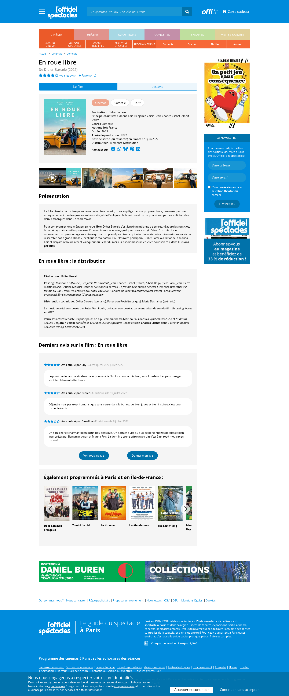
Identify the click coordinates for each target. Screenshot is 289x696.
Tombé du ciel (81, 525)
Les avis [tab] (157, 86)
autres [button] (237, 44)
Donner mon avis (142, 455)
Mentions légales (191, 600)
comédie (168, 44)
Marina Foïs (125, 116)
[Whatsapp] (119, 149)
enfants (197, 35)
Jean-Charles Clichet (168, 116)
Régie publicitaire (99, 600)
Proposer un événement (128, 600)
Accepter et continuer (191, 689)
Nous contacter (76, 600)
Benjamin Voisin (144, 116)
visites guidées (232, 35)
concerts (162, 35)
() (68, 283)
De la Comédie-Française (53, 528)
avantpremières (97, 44)
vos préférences (124, 686)
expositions (126, 35)
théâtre (91, 35)
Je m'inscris (227, 204)
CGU (175, 600)
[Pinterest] (132, 149)
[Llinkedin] (138, 149)
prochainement (144, 44)
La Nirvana (108, 525)
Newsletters (154, 600)
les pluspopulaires (74, 44)
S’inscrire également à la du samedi (227, 191)
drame (191, 44)
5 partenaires (56, 686)
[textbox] (134, 11)
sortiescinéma (50, 44)
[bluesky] (126, 149)
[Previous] (50, 509)
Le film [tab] (78, 86)
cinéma (56, 35)
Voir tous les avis (93, 455)
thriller (215, 44)
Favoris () (88, 75)
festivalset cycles (121, 44)
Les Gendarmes (139, 525)
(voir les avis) (67, 75)
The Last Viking (167, 526)
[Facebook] (113, 149)
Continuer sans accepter (239, 689)
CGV (166, 600)
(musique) (124, 301)
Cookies (211, 600)
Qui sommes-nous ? (51, 600)
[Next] (192, 177)
